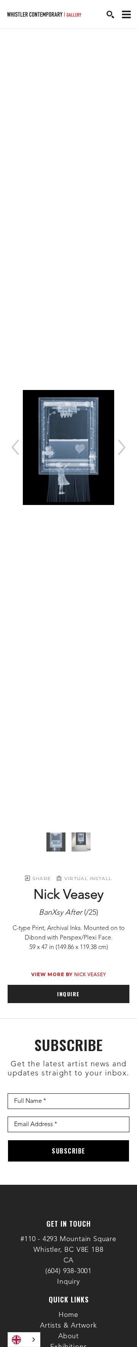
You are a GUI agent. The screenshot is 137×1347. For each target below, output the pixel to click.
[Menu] (126, 14)
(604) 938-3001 (68, 1271)
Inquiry (68, 1281)
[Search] (110, 14)
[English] (24, 1340)
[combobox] (24, 1339)
